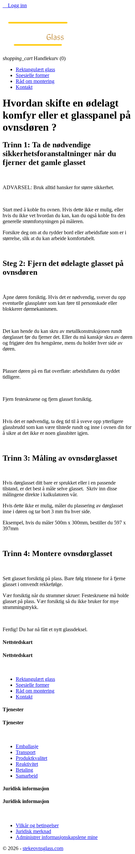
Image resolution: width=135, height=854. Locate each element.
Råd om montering (35, 81)
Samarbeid (27, 776)
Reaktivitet (27, 764)
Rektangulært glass (35, 69)
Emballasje (27, 746)
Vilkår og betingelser (37, 825)
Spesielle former (32, 75)
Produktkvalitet (31, 758)
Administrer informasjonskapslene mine (57, 837)
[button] (67, 661)
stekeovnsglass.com (43, 848)
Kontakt (24, 87)
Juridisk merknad (33, 831)
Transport (25, 752)
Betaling (24, 770)
